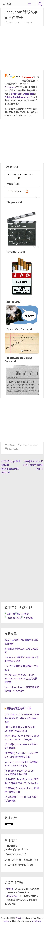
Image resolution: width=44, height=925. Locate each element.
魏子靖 (29, 22)
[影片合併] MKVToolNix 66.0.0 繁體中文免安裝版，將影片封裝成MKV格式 (22, 718)
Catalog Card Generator (17, 97)
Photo (35, 445)
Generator (24, 445)
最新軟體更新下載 (19, 708)
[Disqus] (22, 506)
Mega (10, 888)
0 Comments (12, 449)
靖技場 (7, 4)
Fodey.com (10, 87)
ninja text (16, 93)
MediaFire (12, 896)
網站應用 (11, 445)
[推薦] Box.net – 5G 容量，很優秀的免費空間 (33, 464)
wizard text (28, 93)
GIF (31, 445)
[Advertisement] (22, 48)
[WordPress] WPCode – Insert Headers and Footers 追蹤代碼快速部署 (21, 678)
